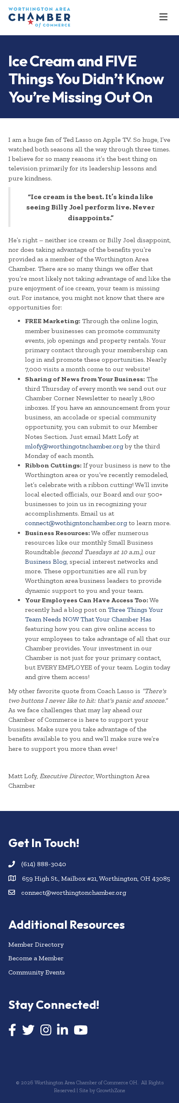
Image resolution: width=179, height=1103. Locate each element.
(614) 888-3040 (43, 864)
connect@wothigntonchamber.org (76, 523)
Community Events (36, 972)
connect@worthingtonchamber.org (73, 892)
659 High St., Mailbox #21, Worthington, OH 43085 (96, 878)
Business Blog (46, 561)
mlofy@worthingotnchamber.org (74, 446)
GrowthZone (111, 1090)
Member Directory (36, 944)
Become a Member (36, 958)
